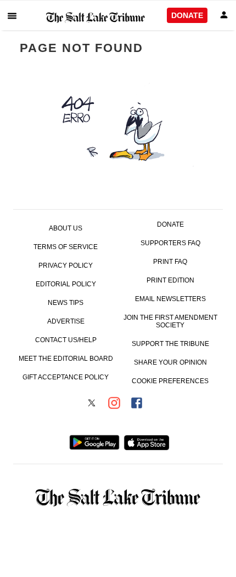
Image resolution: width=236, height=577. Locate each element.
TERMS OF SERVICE (65, 247)
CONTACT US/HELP (66, 340)
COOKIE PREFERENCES (170, 381)
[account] (224, 15)
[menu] (12, 16)
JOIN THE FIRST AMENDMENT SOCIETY (170, 321)
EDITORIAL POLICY (66, 284)
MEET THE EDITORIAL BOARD (66, 358)
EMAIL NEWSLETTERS (170, 299)
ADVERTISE (66, 321)
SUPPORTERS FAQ (170, 243)
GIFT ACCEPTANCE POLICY (66, 377)
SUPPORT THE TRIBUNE (170, 344)
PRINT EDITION (170, 280)
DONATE (187, 15)
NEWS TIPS (65, 303)
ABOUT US (65, 228)
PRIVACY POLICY (65, 265)
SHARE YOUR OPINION (170, 362)
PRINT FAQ (170, 262)
